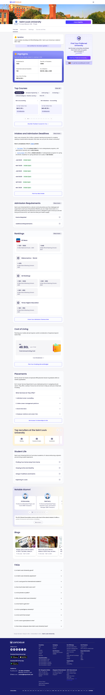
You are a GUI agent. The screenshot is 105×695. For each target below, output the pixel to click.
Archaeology (56, 92)
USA (40, 646)
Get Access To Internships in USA (38, 420)
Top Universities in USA (44, 659)
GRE (82, 658)
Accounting (19, 92)
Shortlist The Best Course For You (37, 124)
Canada (40, 650)
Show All (42, 95)
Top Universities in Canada (45, 662)
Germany (41, 655)
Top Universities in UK (44, 660)
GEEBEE (54, 653)
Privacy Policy (42, 681)
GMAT (82, 659)
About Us (55, 646)
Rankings (31, 29)
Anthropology (46, 92)
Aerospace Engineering (32, 92)
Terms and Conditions (44, 683)
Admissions (23, 29)
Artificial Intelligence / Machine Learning (26, 95)
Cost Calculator (70, 652)
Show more (57, 133)
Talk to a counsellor (71, 650)
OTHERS (91, 690)
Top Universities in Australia (45, 663)
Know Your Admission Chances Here (38, 319)
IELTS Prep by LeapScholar (87, 648)
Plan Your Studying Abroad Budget (38, 364)
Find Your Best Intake (38, 193)
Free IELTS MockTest (71, 646)
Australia (41, 652)
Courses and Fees (40, 29)
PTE (81, 656)
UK (39, 648)
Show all (57, 88)
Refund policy (42, 685)
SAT (81, 655)
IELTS (68, 662)
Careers (54, 648)
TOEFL (82, 653)
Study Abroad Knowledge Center (73, 656)
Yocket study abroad (57, 652)
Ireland (40, 653)
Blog (68, 653)
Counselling (69, 663)
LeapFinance (84, 646)
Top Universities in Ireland (45, 665)
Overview (15, 29)
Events (68, 658)
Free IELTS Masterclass (72, 648)
